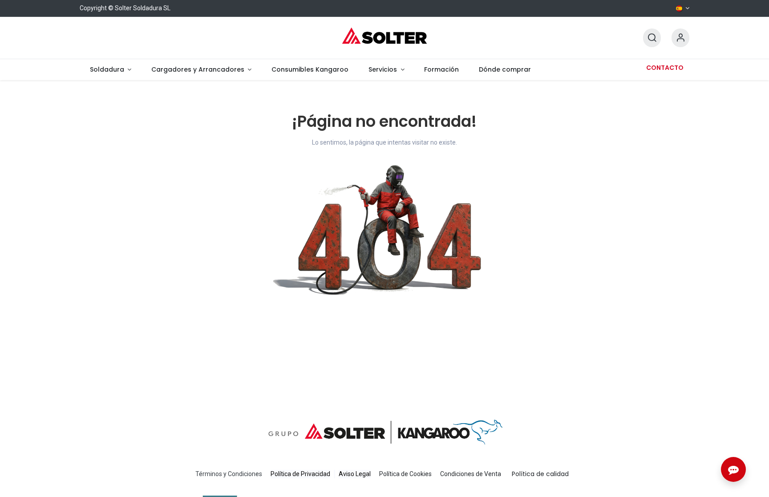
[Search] (652, 38)
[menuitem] (110, 69)
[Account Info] (680, 38)
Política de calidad (540, 473)
